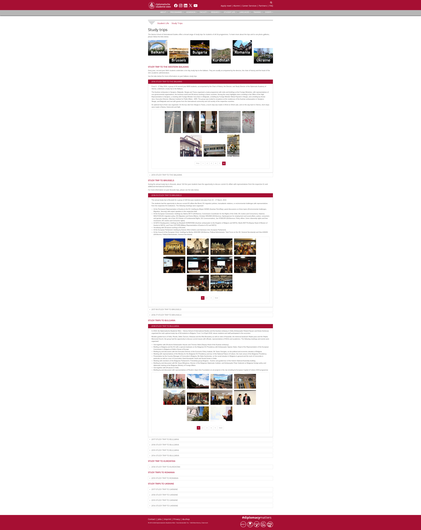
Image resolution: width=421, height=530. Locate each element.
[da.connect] (270, 524)
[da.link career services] (257, 524)
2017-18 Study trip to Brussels (166, 309)
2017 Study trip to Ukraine (164, 489)
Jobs (160, 519)
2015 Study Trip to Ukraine (164, 500)
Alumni (236, 5)
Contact (151, 519)
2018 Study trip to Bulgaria (165, 326)
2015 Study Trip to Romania (164, 478)
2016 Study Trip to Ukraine (164, 495)
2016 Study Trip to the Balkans (166, 82)
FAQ (271, 5)
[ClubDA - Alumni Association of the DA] (250, 524)
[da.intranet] (263, 524)
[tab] (210, 81)
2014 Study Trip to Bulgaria (165, 456)
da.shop (186, 519)
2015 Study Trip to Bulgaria (165, 450)
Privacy (176, 519)
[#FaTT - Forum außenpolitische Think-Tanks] (243, 524)
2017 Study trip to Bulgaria (165, 439)
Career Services (249, 5)
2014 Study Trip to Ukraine (164, 506)
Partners (263, 5)
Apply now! (226, 5)
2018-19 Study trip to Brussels (166, 195)
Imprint (167, 519)
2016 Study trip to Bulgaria (165, 445)
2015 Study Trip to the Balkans (166, 175)
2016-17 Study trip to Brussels (166, 315)
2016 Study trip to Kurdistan (165, 467)
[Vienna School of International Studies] (159, 5)
